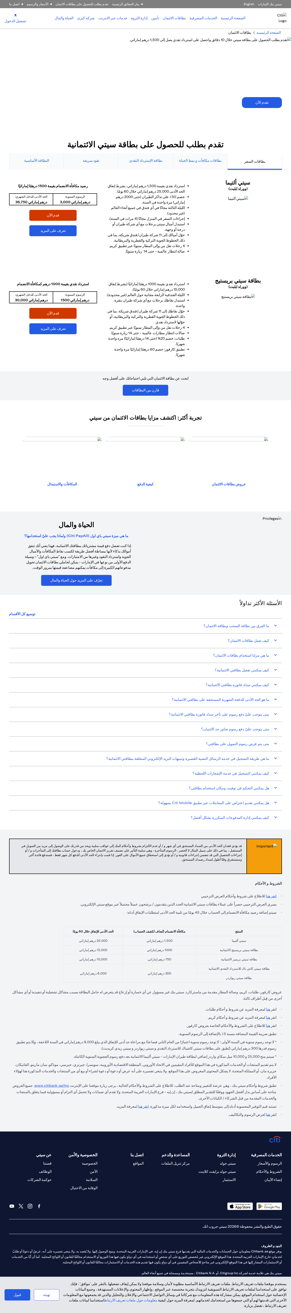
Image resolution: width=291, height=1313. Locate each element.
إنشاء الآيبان (273, 1180)
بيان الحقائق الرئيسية (125, 4)
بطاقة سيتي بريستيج (238, 280)
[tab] (203, 18)
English (249, 4)
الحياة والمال (64, 18)
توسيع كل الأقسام (22, 614)
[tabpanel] (145, 270)
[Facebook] (39, 1206)
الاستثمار (229, 1180)
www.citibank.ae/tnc (51, 1085)
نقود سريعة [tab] (91, 160)
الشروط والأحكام (269, 1171)
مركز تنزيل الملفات (175, 1163)
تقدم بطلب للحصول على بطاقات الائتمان (81, 4)
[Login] (15, 15)
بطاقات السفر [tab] (254, 161)
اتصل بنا (14, 4)
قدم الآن (62, 215)
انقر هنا (271, 896)
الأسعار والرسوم (37, 4)
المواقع (138, 1163)
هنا (268, 1009)
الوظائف (45, 1171)
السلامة (92, 1180)
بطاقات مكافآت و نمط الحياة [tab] (200, 160)
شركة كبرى (86, 18)
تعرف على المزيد (58, 230)
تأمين (155, 18)
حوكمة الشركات (39, 1180)
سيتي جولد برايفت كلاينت (217, 1171)
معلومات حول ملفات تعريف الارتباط (130, 1300)
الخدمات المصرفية (203, 18)
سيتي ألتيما (238, 182)
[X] (21, 1206)
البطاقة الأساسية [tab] (36, 160)
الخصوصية (90, 1163)
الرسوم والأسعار (270, 1163)
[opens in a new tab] (238, 198)
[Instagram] (30, 1206)
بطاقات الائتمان (174, 18)
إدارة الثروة (139, 18)
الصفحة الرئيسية (233, 18)
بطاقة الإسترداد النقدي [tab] (145, 160)
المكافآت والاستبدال (62, 484)
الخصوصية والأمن (83, 1154)
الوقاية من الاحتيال (84, 1188)
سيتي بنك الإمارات (270, 4)
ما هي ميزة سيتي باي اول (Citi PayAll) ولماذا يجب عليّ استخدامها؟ (76, 536)
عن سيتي (44, 1154)
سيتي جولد (228, 1163)
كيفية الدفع (145, 484)
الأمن (94, 1171)
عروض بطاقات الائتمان (229, 484)
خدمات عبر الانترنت (112, 18)
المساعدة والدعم (176, 1154)
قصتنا (47, 1163)
